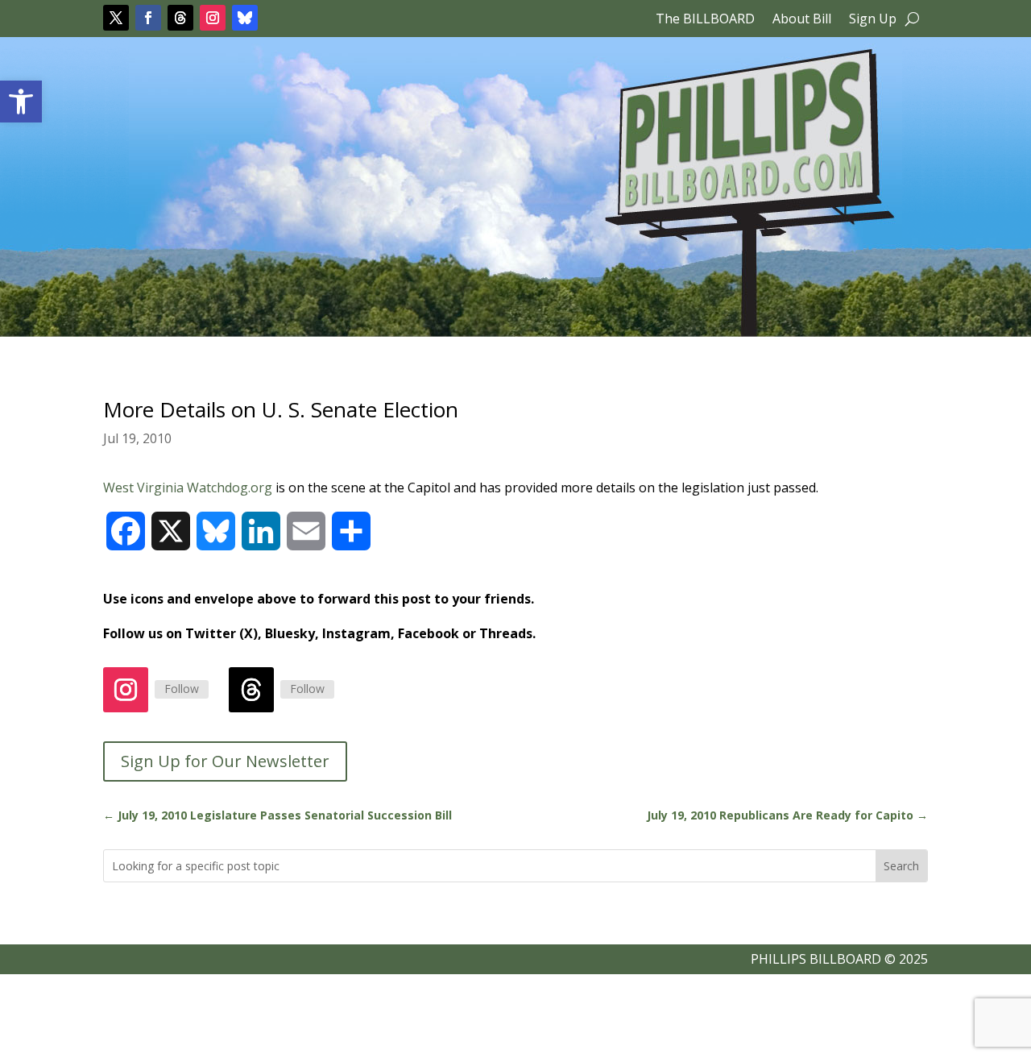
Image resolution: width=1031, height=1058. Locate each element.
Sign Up (872, 20)
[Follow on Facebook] (148, 18)
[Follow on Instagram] (213, 18)
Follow (181, 688)
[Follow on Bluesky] (245, 18)
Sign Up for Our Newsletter (225, 761)
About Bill (801, 20)
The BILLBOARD (705, 20)
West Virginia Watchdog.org (189, 487)
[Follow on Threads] (180, 18)
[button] (21, 101)
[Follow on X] (116, 18)
